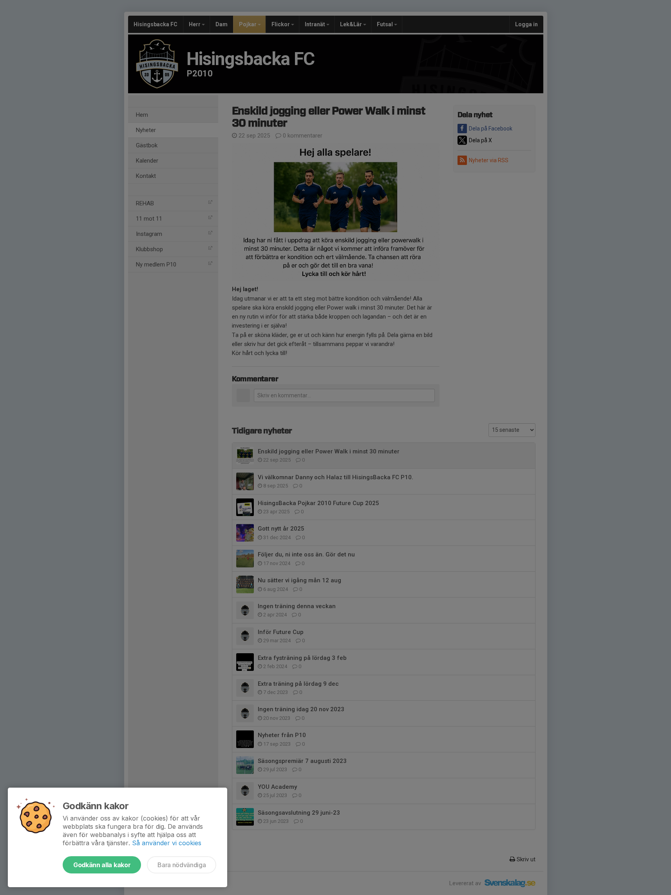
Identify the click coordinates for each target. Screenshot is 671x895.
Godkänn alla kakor (101, 865)
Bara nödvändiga (181, 865)
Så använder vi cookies (166, 843)
